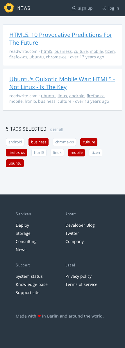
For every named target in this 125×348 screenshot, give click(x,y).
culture (81, 51)
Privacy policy (78, 276)
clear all (56, 129)
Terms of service (81, 284)
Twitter (72, 233)
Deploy (22, 225)
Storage (23, 233)
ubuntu (36, 56)
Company (74, 241)
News (21, 249)
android (77, 95)
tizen (110, 51)
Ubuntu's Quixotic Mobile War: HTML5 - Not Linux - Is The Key (62, 83)
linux (62, 95)
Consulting (26, 241)
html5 (46, 51)
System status (29, 276)
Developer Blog (80, 225)
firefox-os (18, 56)
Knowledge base (32, 284)
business (63, 51)
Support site (28, 292)
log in (113, 8)
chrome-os (56, 56)
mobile (96, 51)
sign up (85, 8)
